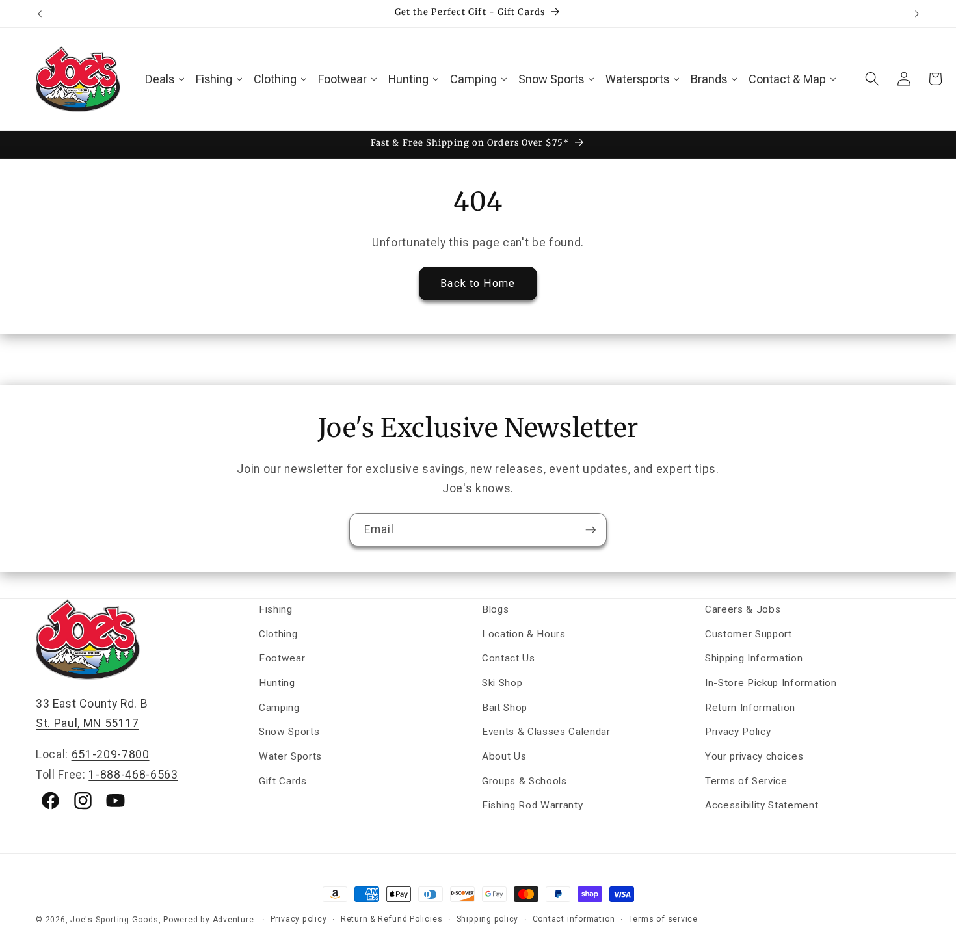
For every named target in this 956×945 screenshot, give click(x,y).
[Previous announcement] (39, 13)
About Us (504, 756)
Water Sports (290, 756)
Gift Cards (283, 781)
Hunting (277, 683)
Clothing (278, 634)
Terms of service (663, 919)
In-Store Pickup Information (771, 683)
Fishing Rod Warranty (532, 805)
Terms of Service (746, 781)
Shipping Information (754, 658)
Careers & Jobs (742, 609)
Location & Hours (524, 634)
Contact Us (508, 658)
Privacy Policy (738, 732)
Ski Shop (502, 683)
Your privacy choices (754, 756)
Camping (279, 707)
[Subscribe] (590, 530)
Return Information (750, 707)
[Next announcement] (917, 13)
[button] (872, 78)
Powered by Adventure (208, 919)
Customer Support (748, 634)
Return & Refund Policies (391, 919)
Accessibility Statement (761, 805)
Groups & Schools (524, 781)
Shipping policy (488, 919)
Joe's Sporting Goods (114, 919)
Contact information (574, 919)
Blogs (495, 609)
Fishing (276, 609)
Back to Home (477, 283)
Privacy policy (299, 919)
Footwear (282, 658)
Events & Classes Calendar (546, 732)
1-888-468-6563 (133, 774)
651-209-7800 (111, 754)
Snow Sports (289, 732)
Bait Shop (504, 707)
